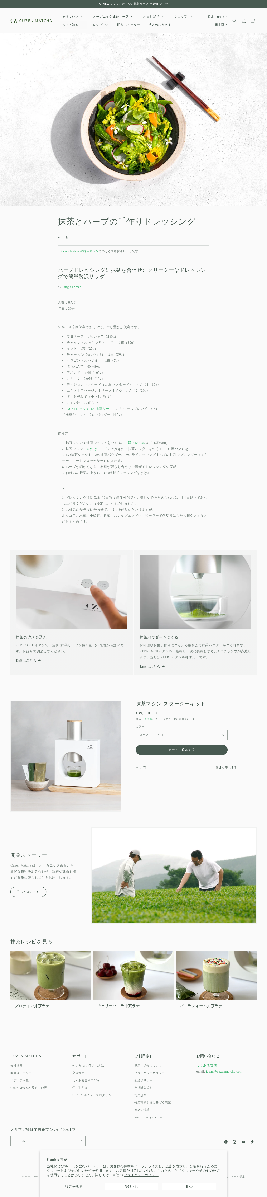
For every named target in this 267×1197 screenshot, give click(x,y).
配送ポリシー (143, 1080)
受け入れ (131, 1186)
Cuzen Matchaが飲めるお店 (28, 1087)
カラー (140, 726)
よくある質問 (206, 1065)
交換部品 (78, 1073)
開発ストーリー (21, 1073)
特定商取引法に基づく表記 (152, 1102)
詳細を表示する (226, 767)
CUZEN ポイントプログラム (91, 1095)
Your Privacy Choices (148, 1117)
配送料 (148, 719)
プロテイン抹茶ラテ (32, 1006)
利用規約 (140, 1095)
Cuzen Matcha (39, 1176)
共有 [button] (65, 238)
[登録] (80, 1141)
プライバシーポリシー (141, 1175)
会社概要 (16, 1065)
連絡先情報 (142, 1110)
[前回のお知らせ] (11, 4)
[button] (234, 20)
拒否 (189, 1186)
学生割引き (80, 1087)
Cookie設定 (238, 1176)
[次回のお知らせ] (255, 4)
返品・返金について (148, 1065)
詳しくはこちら (28, 892)
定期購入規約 (143, 1087)
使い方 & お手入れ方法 (88, 1065)
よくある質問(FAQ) (85, 1080)
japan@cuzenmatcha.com (224, 1072)
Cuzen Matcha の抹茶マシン (80, 251)
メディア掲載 (19, 1080)
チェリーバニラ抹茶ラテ (118, 1006)
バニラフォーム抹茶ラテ (201, 1006)
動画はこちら (26, 660)
